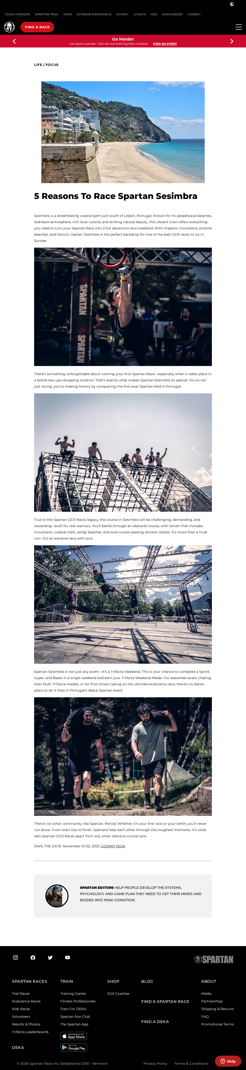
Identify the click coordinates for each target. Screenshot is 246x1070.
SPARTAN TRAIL (47, 14)
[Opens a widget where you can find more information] (228, 1062)
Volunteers (21, 1016)
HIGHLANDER (172, 14)
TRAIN (66, 981)
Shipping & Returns (217, 1009)
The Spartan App (74, 1024)
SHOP (113, 981)
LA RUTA (139, 14)
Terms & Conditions (191, 1063)
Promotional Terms (217, 1024)
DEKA (67, 14)
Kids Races (21, 1009)
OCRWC (122, 14)
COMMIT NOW (113, 846)
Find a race (37, 27)
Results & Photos (26, 1024)
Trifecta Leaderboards (30, 1032)
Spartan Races (29, 981)
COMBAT (194, 14)
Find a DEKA (155, 1021)
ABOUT (208, 981)
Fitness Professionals (78, 1001)
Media (206, 993)
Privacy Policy (155, 1063)
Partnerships (212, 1001)
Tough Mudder (17, 14)
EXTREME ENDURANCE (94, 14)
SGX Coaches (118, 993)
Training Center (73, 993)
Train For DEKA (73, 1009)
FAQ (205, 1016)
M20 (154, 14)
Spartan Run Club (75, 1016)
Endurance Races (26, 1001)
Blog (147, 981)
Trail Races (21, 993)
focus (52, 65)
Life (38, 65)
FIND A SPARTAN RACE (165, 1001)
